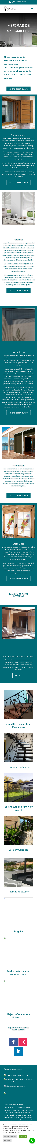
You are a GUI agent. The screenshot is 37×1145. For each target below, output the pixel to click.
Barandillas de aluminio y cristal (18, 808)
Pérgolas (18, 931)
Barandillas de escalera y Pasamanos (18, 725)
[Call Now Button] (32, 1140)
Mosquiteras (18, 352)
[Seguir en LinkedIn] (18, 1051)
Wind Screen (19, 465)
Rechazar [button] (7, 1140)
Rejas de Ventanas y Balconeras (18, 1016)
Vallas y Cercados (18, 849)
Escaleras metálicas (18, 767)
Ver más (19, 675)
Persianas (18, 239)
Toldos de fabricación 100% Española (18, 973)
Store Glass (18, 543)
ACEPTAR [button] (23, 1136)
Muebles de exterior (18, 891)
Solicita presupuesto (18, 88)
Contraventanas (18, 135)
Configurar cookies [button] (10, 1136)
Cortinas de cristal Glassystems (18, 656)
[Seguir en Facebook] (13, 1042)
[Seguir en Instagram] (22, 1042)
